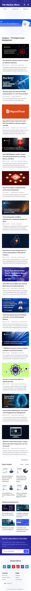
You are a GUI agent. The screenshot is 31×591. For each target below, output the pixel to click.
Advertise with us (6, 577)
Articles (27, 464)
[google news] (26, 566)
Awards (17, 577)
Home (5, 9)
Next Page (24, 460)
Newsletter (15, 9)
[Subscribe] (26, 551)
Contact (4, 579)
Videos (21, 464)
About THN (4, 575)
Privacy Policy (19, 579)
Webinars (25, 9)
